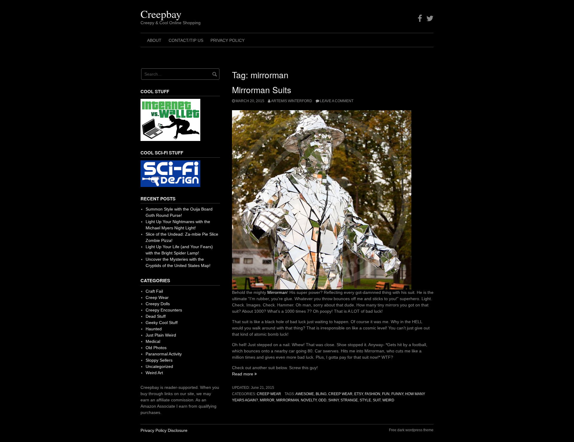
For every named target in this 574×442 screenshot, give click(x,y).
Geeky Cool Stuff (162, 322)
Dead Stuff (156, 316)
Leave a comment (336, 101)
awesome (304, 394)
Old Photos (156, 347)
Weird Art (154, 372)
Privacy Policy (227, 40)
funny (397, 394)
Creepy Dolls (158, 303)
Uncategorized (159, 366)
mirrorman (287, 400)
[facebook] (420, 18)
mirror (267, 400)
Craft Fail (154, 291)
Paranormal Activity (164, 354)
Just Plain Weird (161, 335)
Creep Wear (269, 394)
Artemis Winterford (291, 101)
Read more (244, 374)
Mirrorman (277, 292)
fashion (372, 394)
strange (349, 400)
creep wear (340, 394)
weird (388, 400)
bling (321, 394)
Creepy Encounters (164, 310)
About (154, 40)
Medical (153, 341)
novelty (309, 400)
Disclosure (177, 430)
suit (377, 400)
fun (386, 394)
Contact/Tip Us (186, 40)
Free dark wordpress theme (411, 430)
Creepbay (161, 14)
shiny (333, 400)
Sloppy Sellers (159, 360)
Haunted (154, 328)
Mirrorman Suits (261, 90)
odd (322, 400)
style (365, 400)
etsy (358, 394)
